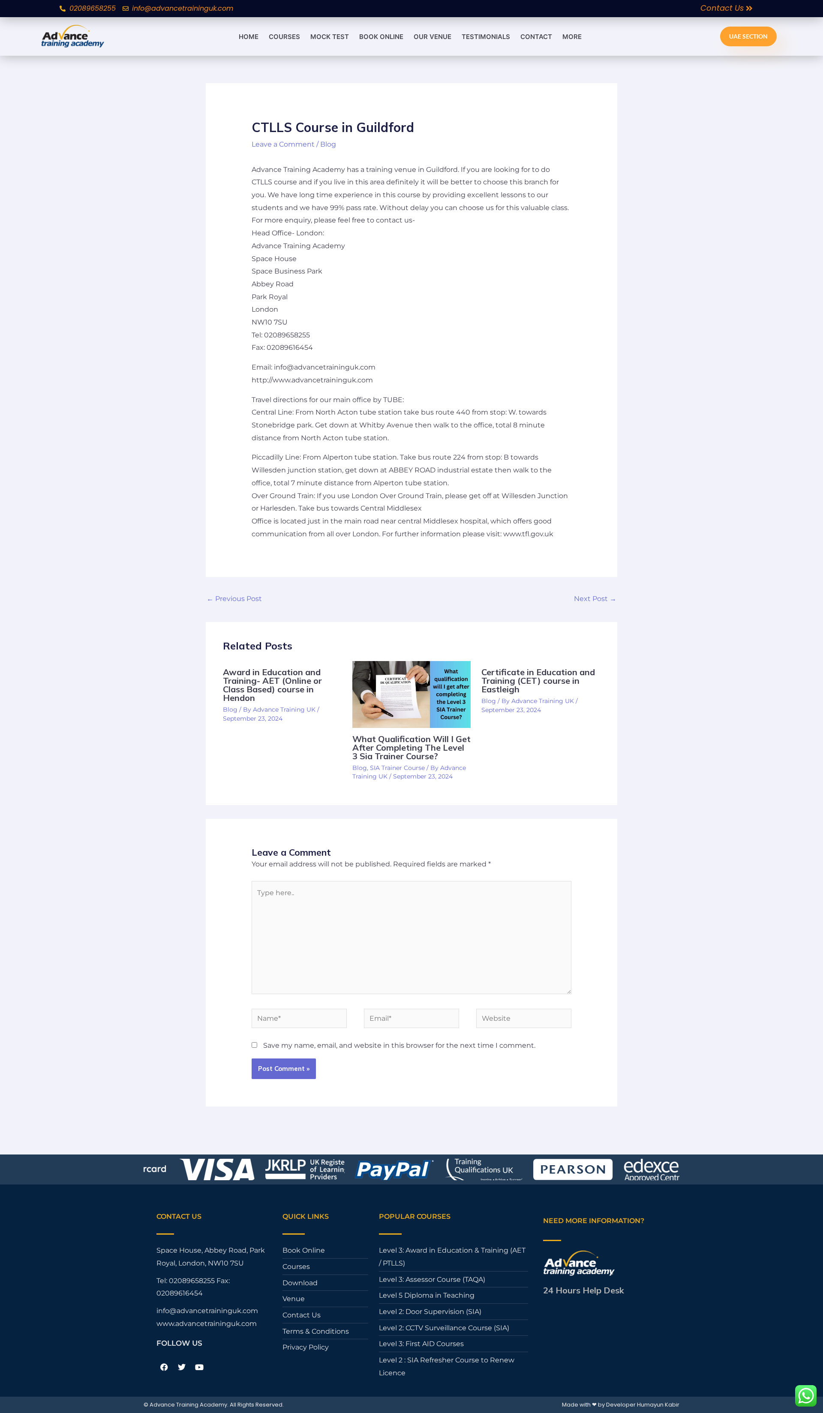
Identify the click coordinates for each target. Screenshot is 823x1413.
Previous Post (234, 599)
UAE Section (748, 36)
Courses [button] (284, 37)
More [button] (572, 37)
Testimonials (486, 37)
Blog (328, 144)
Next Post (595, 599)
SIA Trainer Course (397, 768)
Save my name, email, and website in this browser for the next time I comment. (399, 1045)
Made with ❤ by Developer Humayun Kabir (620, 1405)
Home (248, 37)
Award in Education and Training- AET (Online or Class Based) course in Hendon (272, 685)
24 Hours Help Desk (583, 1290)
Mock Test (329, 37)
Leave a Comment (283, 144)
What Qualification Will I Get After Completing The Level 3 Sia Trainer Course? (411, 747)
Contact (536, 37)
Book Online (381, 37)
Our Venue (432, 37)
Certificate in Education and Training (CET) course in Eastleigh (538, 680)
